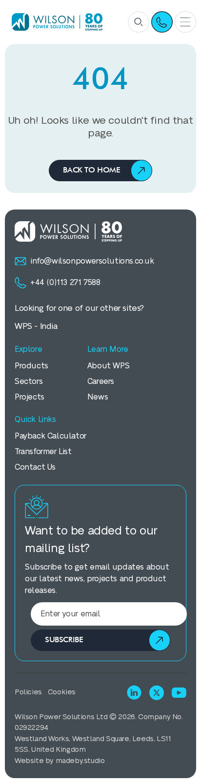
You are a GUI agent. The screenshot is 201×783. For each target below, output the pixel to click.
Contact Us (35, 467)
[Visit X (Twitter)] (156, 692)
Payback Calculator (50, 436)
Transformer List (43, 452)
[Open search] (138, 22)
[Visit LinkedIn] (134, 692)
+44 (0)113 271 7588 (65, 282)
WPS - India (36, 326)
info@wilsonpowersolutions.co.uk (92, 261)
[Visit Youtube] (179, 693)
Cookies (62, 692)
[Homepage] (53, 22)
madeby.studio (80, 760)
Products (31, 366)
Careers (100, 381)
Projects (29, 397)
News (97, 397)
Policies (28, 692)
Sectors (28, 381)
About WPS (108, 366)
